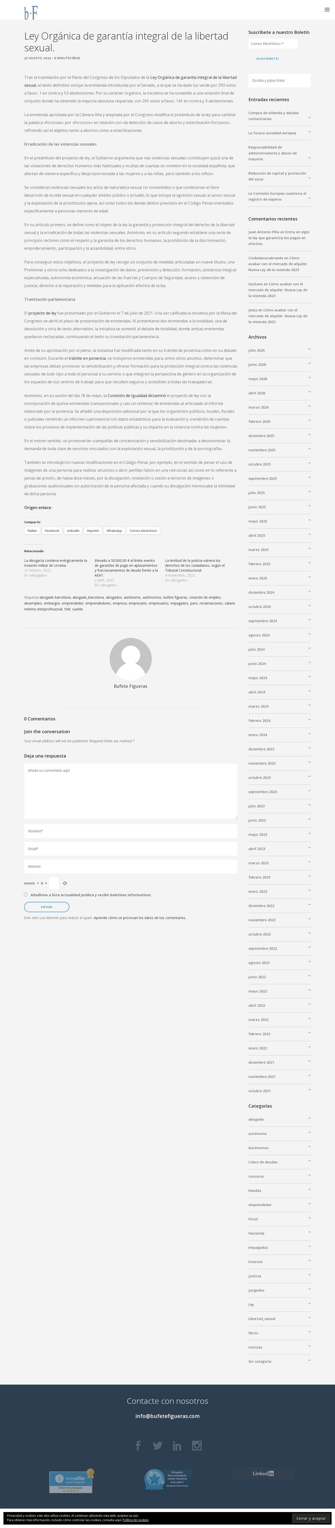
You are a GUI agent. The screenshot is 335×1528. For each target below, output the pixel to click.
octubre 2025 (259, 464)
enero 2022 (257, 1048)
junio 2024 (257, 663)
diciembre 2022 (261, 905)
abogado (256, 1119)
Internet (255, 1261)
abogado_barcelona (88, 597)
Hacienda (256, 1233)
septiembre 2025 (262, 478)
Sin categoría (259, 1361)
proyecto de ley (42, 313)
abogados (114, 597)
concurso (256, 1176)
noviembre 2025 (261, 450)
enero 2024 (257, 734)
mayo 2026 (257, 378)
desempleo (33, 603)
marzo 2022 (258, 1019)
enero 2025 (257, 578)
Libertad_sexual (261, 1318)
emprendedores (98, 603)
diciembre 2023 (261, 749)
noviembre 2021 (261, 1076)
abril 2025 (256, 535)
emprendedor (73, 603)
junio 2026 (257, 364)
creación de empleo (205, 597)
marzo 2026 (258, 407)
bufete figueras (175, 597)
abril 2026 (256, 393)
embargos (52, 603)
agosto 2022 (259, 962)
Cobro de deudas (262, 1162)
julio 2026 (256, 350)
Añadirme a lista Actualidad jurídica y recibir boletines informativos (90, 895)
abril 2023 (256, 848)
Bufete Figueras (130, 686)
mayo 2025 (257, 521)
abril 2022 (256, 1005)
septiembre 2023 (262, 791)
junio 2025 (257, 507)
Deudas (254, 1190)
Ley (251, 1304)
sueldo (77, 609)
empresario (138, 603)
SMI (67, 609)
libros (253, 1333)
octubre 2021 (259, 1090)
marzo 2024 (258, 706)
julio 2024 (256, 649)
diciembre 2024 (261, 592)
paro (194, 603)
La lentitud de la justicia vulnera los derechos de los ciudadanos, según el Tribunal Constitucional (195, 565)
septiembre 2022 (262, 948)
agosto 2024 (259, 635)
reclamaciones (211, 603)
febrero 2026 (259, 421)
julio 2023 (256, 806)
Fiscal (253, 1219)
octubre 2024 (259, 606)
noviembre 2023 (261, 763)
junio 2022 (257, 977)
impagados (179, 603)
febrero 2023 (259, 877)
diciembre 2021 (261, 1062)
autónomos (152, 597)
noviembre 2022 (261, 920)
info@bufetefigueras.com (167, 1416)
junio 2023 (257, 820)
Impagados (258, 1247)
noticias (255, 1347)
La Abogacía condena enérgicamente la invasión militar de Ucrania (55, 563)
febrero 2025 (259, 564)
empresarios (159, 603)
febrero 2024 (259, 720)
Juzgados (256, 1290)
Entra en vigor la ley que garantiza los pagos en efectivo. (279, 238)
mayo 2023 (257, 834)
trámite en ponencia (87, 358)
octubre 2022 (259, 934)
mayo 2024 (257, 677)
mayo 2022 (257, 991)
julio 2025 (256, 492)
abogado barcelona (55, 597)
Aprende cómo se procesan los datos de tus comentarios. (140, 917)
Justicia (254, 1276)
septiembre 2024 (262, 621)
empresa (120, 603)
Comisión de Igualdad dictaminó (137, 395)
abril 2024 (256, 692)
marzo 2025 (258, 549)
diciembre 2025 (261, 435)
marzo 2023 (258, 863)
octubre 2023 (259, 777)
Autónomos (258, 1147)
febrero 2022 (259, 1034)
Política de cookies (136, 1520)
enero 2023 (257, 891)
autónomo (132, 597)
